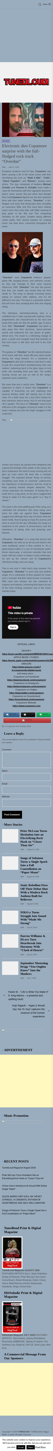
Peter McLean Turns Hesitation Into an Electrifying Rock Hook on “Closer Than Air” (33, 838)
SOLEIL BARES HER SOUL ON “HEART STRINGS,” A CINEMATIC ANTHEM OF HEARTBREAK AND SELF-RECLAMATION (23, 1199)
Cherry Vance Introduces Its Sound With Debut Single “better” (24, 1187)
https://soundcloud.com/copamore (26, 699)
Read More (40, 1447)
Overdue (23, 726)
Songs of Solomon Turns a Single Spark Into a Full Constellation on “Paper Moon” (24, 1212)
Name (5, 771)
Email (5, 784)
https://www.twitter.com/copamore (26, 693)
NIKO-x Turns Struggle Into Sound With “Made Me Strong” (33, 918)
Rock (29, 726)
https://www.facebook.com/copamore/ (26, 680)
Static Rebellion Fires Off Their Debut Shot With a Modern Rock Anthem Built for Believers (34, 892)
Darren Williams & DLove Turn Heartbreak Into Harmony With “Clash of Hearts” (32, 943)
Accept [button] (21, 1447)
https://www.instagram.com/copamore (26, 686)
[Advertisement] (26, 35)
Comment (7, 749)
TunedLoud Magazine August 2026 (19, 1168)
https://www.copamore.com (26, 706)
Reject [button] (30, 1447)
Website (6, 796)
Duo (17, 726)
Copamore (11, 726)
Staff (3, 167)
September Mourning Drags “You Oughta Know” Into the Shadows (34, 968)
